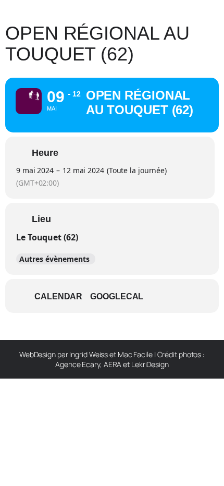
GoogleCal (116, 296)
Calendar (58, 296)
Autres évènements (54, 259)
